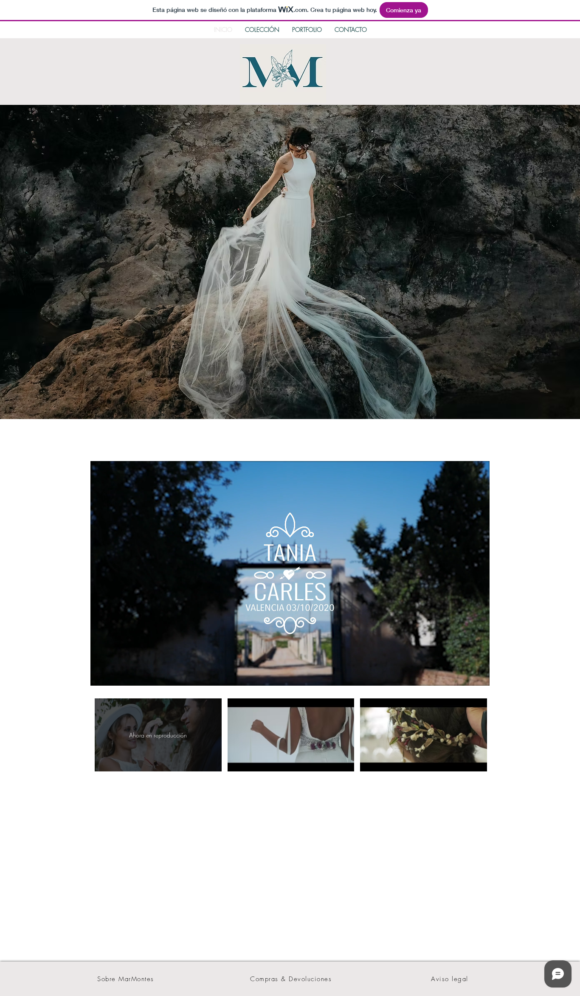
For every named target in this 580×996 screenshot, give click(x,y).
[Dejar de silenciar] (115, 674)
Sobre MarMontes (125, 979)
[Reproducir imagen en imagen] (463, 674)
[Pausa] (101, 674)
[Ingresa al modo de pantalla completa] (478, 674)
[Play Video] (290, 735)
